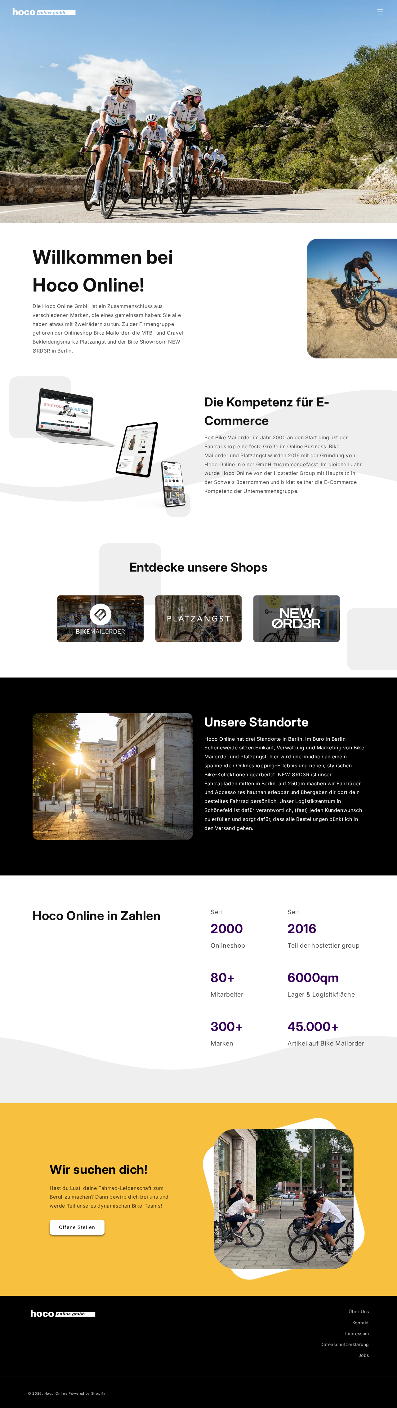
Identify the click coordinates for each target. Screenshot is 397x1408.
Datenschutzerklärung (344, 1344)
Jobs (364, 1355)
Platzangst (168, 600)
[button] (380, 12)
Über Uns (359, 1311)
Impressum (357, 1333)
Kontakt (360, 1322)
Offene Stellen (77, 1227)
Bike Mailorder (75, 600)
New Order (266, 600)
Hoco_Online (56, 1393)
